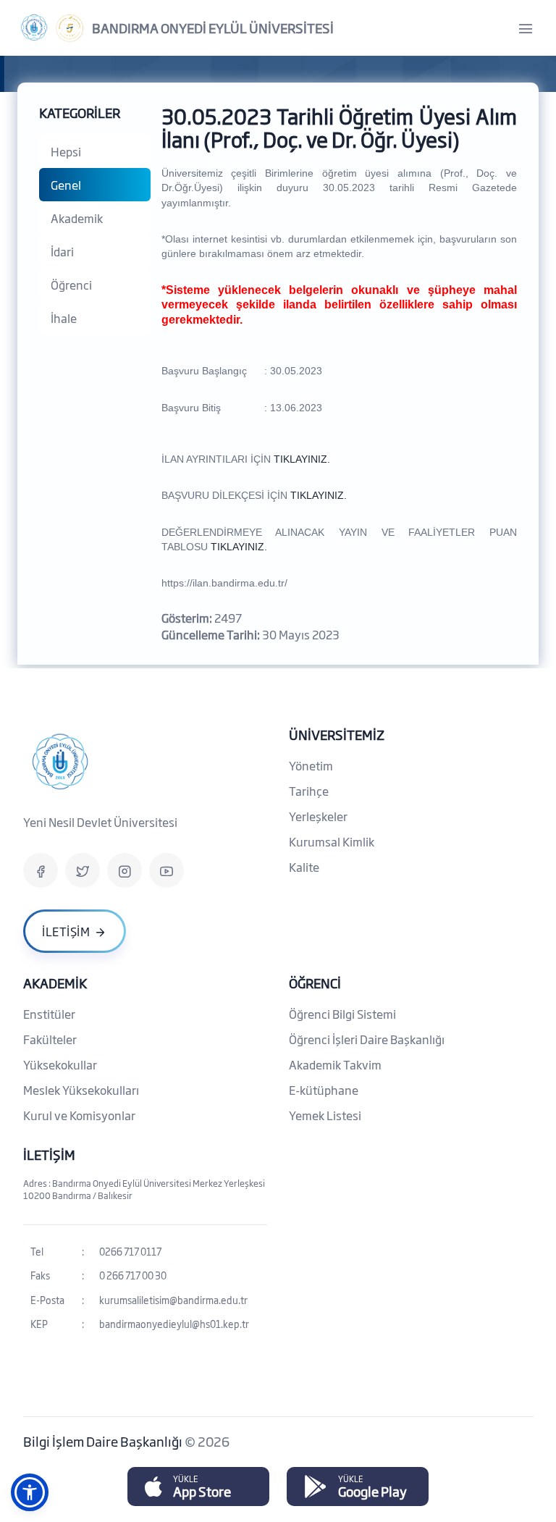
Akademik (77, 218)
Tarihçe (309, 790)
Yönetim (311, 765)
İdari (62, 251)
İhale (64, 318)
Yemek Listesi (325, 1115)
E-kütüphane (323, 1089)
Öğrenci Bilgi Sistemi (342, 1013)
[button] (29, 1492)
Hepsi (66, 151)
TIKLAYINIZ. (302, 459)
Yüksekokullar (60, 1064)
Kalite (304, 866)
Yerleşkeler (318, 816)
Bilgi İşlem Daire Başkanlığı (104, 1440)
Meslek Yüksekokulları (81, 1089)
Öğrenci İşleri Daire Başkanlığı (367, 1039)
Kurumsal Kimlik (331, 841)
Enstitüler (49, 1013)
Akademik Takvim (335, 1064)
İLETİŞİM (49, 1154)
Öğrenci (71, 284)
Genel (66, 184)
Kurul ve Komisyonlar (79, 1115)
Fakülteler (50, 1039)
